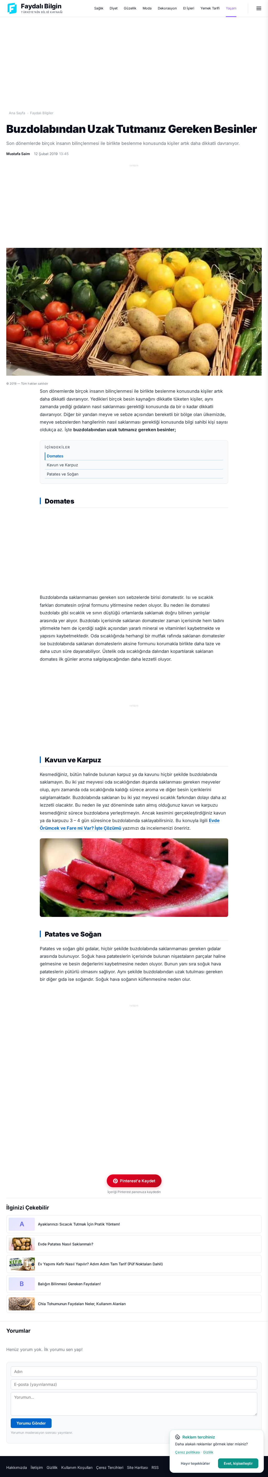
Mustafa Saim (18, 154)
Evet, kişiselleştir (238, 1463)
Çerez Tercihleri (109, 1467)
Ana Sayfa (17, 113)
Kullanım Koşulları (76, 1467)
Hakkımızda (16, 1467)
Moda (147, 8)
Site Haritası (137, 1467)
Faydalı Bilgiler (41, 113)
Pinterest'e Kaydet (137, 1180)
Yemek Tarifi (210, 8)
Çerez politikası (187, 1452)
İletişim (37, 1467)
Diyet (114, 8)
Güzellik (130, 8)
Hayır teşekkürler (195, 1463)
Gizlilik (52, 1467)
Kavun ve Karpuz (62, 465)
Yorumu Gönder (31, 1423)
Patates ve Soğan (63, 474)
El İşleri (188, 8)
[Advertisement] (134, 58)
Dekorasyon (167, 8)
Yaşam (231, 8)
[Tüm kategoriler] (259, 8)
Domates (55, 456)
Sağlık (99, 8)
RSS (155, 1467)
